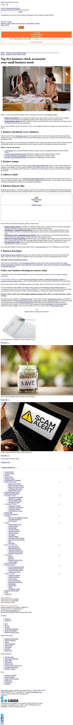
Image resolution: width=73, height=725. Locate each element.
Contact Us (8, 594)
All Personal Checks (14, 572)
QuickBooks (49, 304)
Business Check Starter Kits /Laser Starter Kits (29, 265)
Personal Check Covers (15, 560)
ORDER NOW (36, 205)
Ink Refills (11, 543)
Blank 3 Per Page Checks (16, 485)
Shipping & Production (11, 639)
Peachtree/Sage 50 (61, 304)
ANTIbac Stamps (13, 529)
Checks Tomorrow (10, 640)
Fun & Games (12, 579)
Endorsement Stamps (14, 524)
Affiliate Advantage (10, 675)
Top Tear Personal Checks (16, 567)
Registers (11, 558)
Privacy (7, 625)
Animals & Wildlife (14, 575)
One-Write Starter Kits (15, 550)
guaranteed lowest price (26, 302)
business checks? (52, 115)
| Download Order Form (12, 8)
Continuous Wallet (13, 509)
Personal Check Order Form (13, 665)
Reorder (37, 23)
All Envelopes (12, 521)
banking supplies (53, 300)
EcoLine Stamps (13, 533)
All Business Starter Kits (15, 551)
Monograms (12, 584)
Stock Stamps (12, 528)
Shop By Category (6, 22)
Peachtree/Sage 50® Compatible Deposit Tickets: (20, 235)
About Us (7, 619)
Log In (3, 8)
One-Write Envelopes (14, 519)
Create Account (9, 473)
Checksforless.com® (26, 299)
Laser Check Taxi (49, 265)
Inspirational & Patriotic (15, 582)
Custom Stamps (13, 526)
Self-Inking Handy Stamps (16, 538)
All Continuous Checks (15, 511)
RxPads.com (8, 682)
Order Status (30, 23)
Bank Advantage (10, 677)
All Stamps (11, 534)
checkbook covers (21, 136)
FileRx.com (8, 680)
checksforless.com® (7, 690)
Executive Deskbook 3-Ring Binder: (16, 156)
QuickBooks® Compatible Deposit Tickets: (19, 230)
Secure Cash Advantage (12, 679)
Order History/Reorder (11, 659)
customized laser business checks (54, 279)
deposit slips (37, 300)
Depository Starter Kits (15, 553)
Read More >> (5, 343)
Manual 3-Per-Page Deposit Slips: (16, 238)
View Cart (5, 25)
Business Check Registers (63, 265)
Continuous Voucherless (15, 507)
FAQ (6, 624)
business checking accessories (34, 279)
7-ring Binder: (9, 150)
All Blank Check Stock (15, 489)
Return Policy (9, 645)
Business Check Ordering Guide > (16, 52)
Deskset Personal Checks (15, 568)
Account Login (20, 23)
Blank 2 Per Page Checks (16, 487)
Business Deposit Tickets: (13, 227)
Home (2, 52)
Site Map (7, 649)
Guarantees (8, 647)
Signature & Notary (14, 531)
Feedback (7, 684)
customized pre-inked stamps (40, 165)
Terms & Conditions (11, 630)
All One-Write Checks (15, 501)
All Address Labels (14, 589)
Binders (10, 557)
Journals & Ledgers (14, 502)
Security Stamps (13, 536)
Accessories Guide (28, 263)
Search (21, 12)
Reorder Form (9, 664)
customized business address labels (33, 178)
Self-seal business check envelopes (11, 255)
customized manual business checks (11, 281)
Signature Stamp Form (11, 667)
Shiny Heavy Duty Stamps (16, 540)
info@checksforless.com (12, 610)
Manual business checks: (13, 121)
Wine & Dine (12, 585)
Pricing (7, 642)
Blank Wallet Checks (14, 490)
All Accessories (13, 562)
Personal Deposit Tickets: (13, 242)
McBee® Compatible (14, 499)
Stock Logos (8, 650)
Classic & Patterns (13, 577)
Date (9, 541)
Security (7, 627)
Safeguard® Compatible (15, 497)
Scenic (10, 587)
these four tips (41, 247)
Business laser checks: (12, 118)
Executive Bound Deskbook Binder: (16, 157)
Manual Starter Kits (14, 548)
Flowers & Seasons (14, 580)
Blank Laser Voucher (14, 484)
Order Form (8, 662)
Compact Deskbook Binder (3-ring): (16, 154)
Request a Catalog (10, 669)
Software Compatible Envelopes (18, 518)
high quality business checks (24, 300)
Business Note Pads (9, 266)
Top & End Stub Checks (15, 570)
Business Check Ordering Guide (16, 54)
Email (15, 306)
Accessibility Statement (12, 629)
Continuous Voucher (14, 506)
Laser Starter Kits (13, 546)
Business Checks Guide (8, 23)
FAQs (6, 592)
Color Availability (10, 644)
